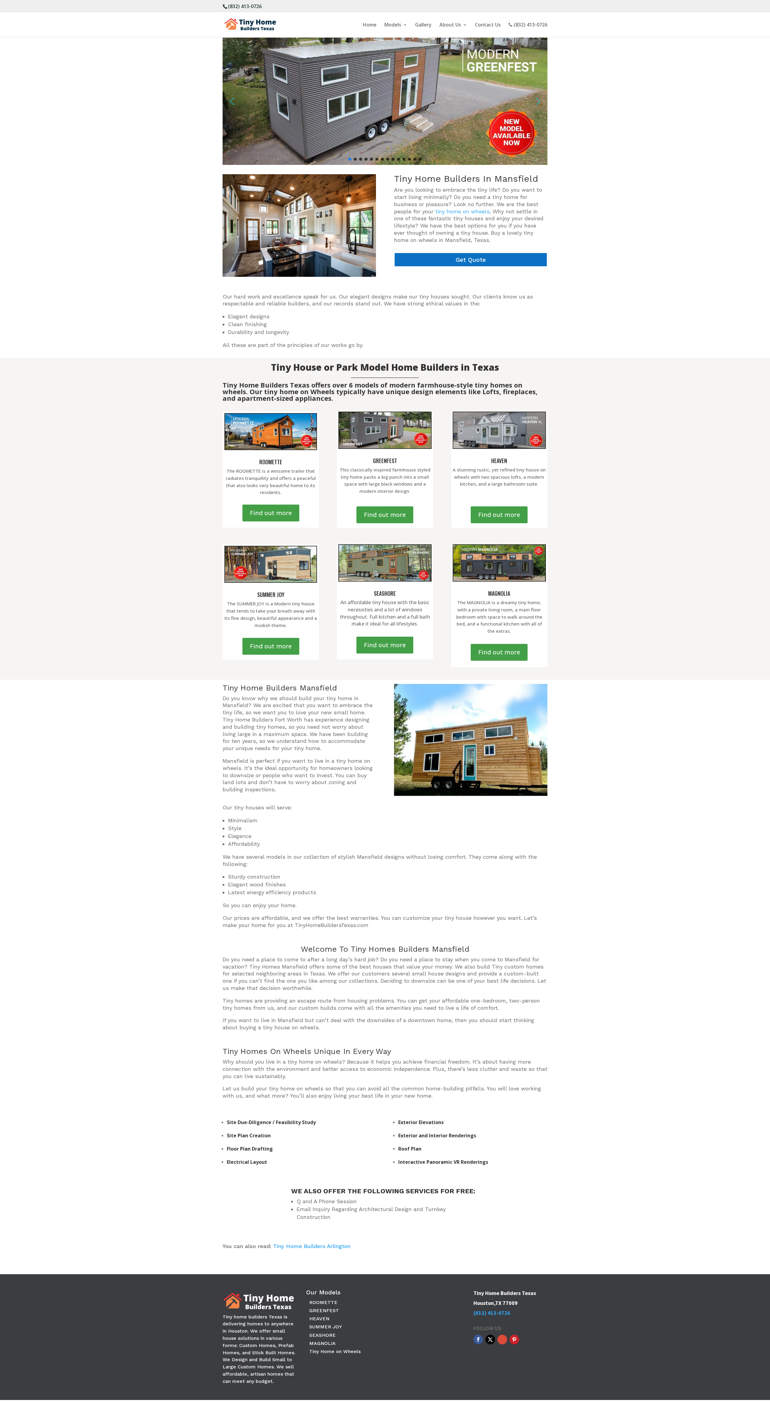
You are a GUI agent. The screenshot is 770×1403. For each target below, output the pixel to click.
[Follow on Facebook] (478, 1339)
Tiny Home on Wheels (335, 1351)
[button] (232, 101)
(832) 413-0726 (245, 6)
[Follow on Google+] (502, 1339)
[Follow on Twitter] (490, 1339)
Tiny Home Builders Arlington (311, 1246)
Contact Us (488, 25)
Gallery (423, 25)
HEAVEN (319, 1318)
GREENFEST (324, 1310)
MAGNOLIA (322, 1343)
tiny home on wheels (462, 211)
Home (370, 25)
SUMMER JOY (325, 1327)
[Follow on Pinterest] (514, 1339)
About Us (450, 25)
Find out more (271, 513)
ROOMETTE (323, 1302)
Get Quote (471, 259)
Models (392, 25)
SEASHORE (322, 1335)
